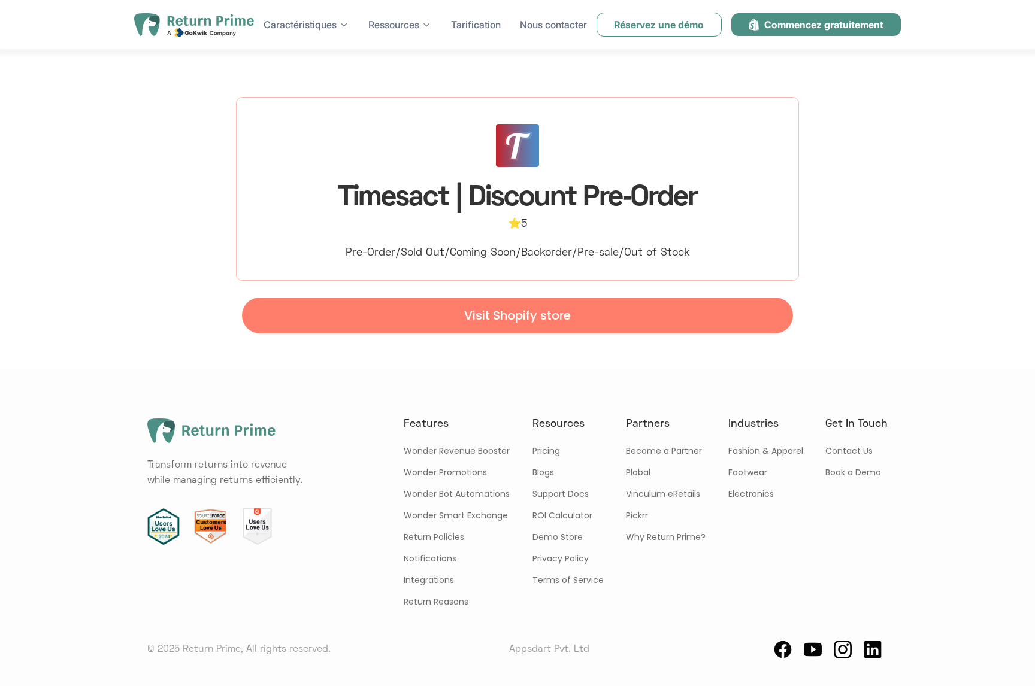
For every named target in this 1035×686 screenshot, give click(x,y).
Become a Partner (664, 451)
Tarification (476, 25)
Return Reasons (436, 602)
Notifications (430, 558)
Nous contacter (553, 25)
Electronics (751, 494)
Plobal (638, 472)
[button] (306, 25)
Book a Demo (853, 472)
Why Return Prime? (666, 537)
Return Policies (434, 537)
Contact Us (849, 451)
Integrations (429, 580)
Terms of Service (568, 580)
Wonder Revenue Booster (457, 451)
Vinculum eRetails (663, 494)
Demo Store (557, 537)
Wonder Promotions (445, 472)
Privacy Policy (560, 558)
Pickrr (637, 515)
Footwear (747, 472)
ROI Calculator (562, 515)
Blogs (543, 472)
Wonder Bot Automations (457, 494)
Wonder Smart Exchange (456, 515)
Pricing (546, 451)
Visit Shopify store (517, 315)
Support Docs (560, 494)
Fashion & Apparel (765, 451)
